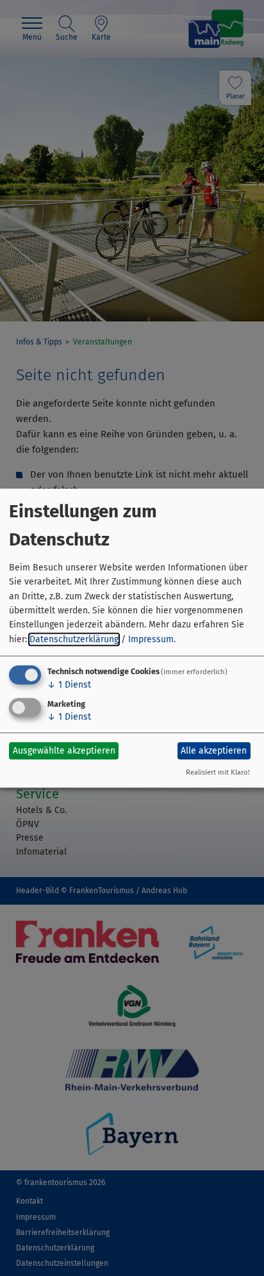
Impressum (151, 639)
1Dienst (69, 684)
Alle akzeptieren (214, 750)
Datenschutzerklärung (74, 639)
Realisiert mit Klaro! (218, 772)
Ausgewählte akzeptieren (64, 750)
